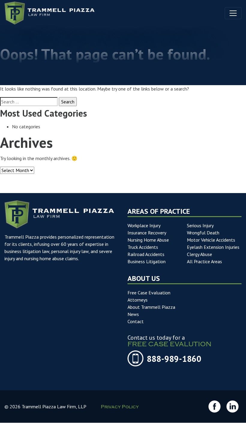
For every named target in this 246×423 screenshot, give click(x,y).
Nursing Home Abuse (148, 240)
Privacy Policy (120, 407)
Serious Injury (200, 225)
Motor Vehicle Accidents (211, 240)
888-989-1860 (174, 358)
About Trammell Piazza (151, 307)
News (133, 314)
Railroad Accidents (146, 254)
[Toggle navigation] (233, 13)
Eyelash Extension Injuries (213, 247)
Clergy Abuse (199, 254)
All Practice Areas (204, 261)
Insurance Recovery (147, 233)
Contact (136, 321)
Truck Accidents (143, 247)
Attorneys (138, 300)
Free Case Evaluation (149, 293)
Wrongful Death (203, 233)
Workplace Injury (144, 225)
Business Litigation (147, 261)
